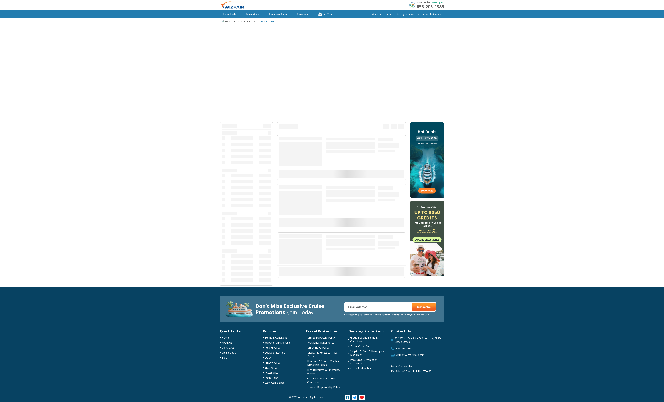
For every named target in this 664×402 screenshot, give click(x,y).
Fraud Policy (271, 377)
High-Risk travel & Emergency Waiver (323, 371)
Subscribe (424, 307)
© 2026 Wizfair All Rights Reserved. (308, 397)
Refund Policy (272, 347)
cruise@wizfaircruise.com (410, 354)
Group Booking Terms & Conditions (364, 339)
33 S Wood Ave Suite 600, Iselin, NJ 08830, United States (418, 340)
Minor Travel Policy (318, 347)
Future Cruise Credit (361, 346)
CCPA (268, 357)
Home (225, 337)
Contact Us (228, 347)
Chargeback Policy (360, 368)
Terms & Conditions (276, 337)
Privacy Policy (383, 314)
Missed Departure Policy (321, 337)
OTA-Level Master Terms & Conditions (322, 380)
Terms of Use (422, 314)
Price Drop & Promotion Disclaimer (363, 361)
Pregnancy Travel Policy (320, 342)
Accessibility (271, 372)
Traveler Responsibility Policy (323, 387)
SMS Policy (271, 367)
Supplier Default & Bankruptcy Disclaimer (367, 353)
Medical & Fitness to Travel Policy (322, 354)
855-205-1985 (404, 348)
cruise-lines (245, 21)
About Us (227, 342)
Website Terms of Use (277, 342)
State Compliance (274, 382)
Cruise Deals (229, 352)
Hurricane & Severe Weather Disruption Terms (323, 363)
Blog (224, 357)
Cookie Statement (401, 314)
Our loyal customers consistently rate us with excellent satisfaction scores (408, 14)
